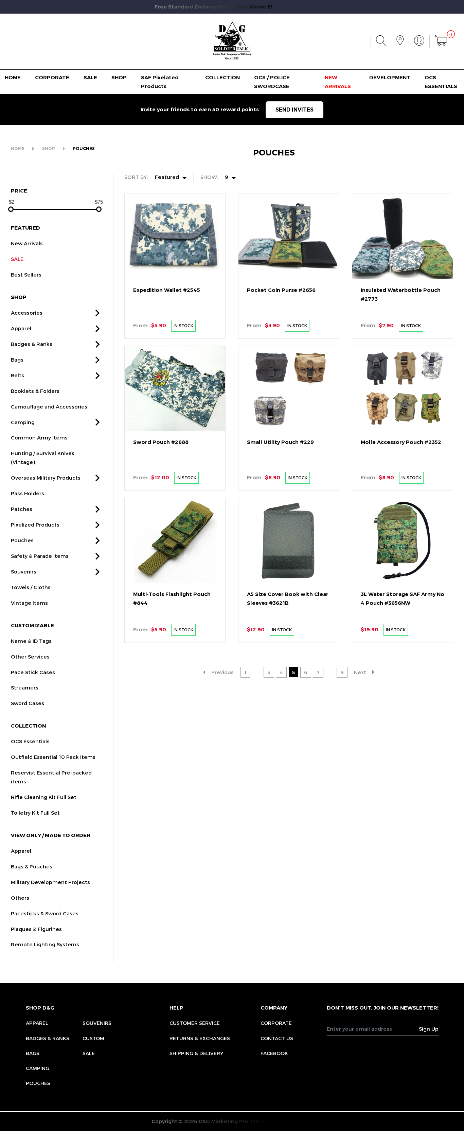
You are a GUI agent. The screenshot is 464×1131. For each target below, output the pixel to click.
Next (360, 672)
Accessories (26, 313)
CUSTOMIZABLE (32, 625)
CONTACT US (277, 1038)
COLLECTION (222, 77)
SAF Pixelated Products (160, 81)
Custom (93, 1038)
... (256, 672)
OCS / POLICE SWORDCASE (272, 81)
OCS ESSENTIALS (441, 81)
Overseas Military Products (46, 478)
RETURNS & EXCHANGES (199, 1038)
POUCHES (84, 148)
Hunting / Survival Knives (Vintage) (42, 457)
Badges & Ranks (31, 344)
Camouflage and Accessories (49, 406)
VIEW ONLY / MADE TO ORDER (50, 835)
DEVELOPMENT (389, 77)
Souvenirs (23, 571)
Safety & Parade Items (40, 556)
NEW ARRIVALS (338, 81)
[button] (97, 313)
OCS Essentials (30, 741)
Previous (222, 672)
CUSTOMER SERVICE (194, 1023)
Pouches (22, 540)
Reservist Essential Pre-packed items (51, 776)
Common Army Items (39, 437)
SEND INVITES (294, 109)
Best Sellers (26, 274)
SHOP (119, 77)
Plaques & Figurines (36, 929)
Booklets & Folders (35, 391)
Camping (23, 422)
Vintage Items (29, 603)
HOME (13, 77)
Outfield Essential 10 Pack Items (53, 757)
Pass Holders (27, 493)
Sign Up (429, 1029)
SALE (90, 77)
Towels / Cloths (31, 587)
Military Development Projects (50, 882)
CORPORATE (52, 77)
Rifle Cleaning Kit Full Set (43, 797)
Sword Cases (27, 703)
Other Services (30, 656)
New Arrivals (27, 243)
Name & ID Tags (31, 641)
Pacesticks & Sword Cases (44, 913)
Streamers (24, 687)
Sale (89, 1053)
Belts (17, 375)
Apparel (21, 328)
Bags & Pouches (31, 866)
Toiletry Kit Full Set (35, 813)
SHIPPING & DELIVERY (196, 1053)
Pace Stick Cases (33, 672)
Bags (17, 359)
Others (20, 898)
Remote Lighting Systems (45, 944)
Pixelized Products (35, 524)
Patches (21, 509)
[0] (441, 41)
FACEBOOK (274, 1053)
